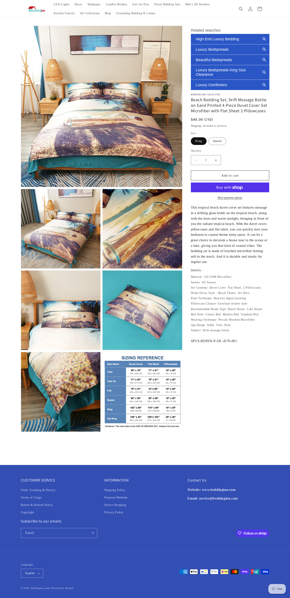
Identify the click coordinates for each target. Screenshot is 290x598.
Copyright (27, 512)
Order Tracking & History (38, 489)
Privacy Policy (114, 512)
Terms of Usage (31, 497)
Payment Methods (116, 497)
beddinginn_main (41, 588)
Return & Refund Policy (37, 504)
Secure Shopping (115, 504)
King (198, 141)
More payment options (230, 197)
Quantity (196, 150)
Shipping (196, 125)
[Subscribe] (92, 533)
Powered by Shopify (62, 588)
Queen (217, 141)
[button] (241, 9)
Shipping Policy (114, 489)
